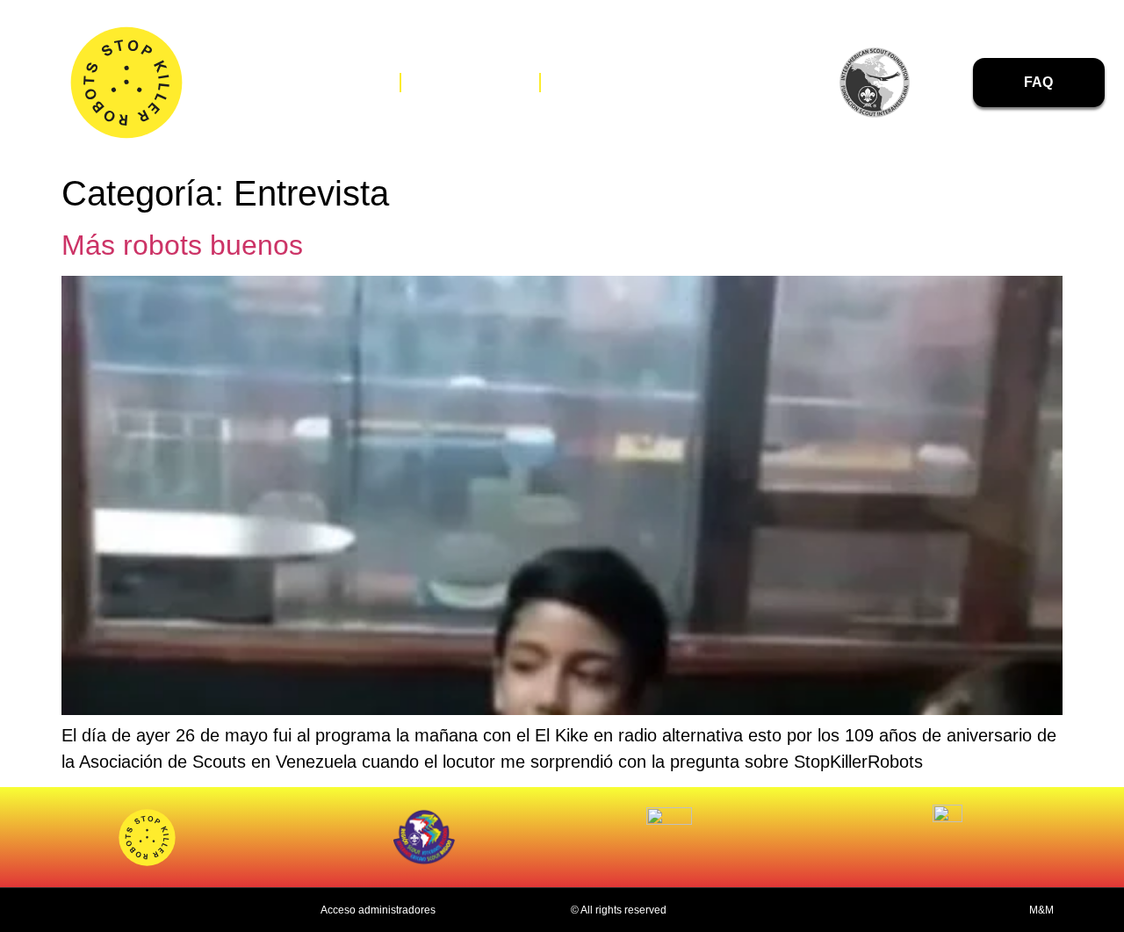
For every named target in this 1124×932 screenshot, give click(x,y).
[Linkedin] (820, 83)
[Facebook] (709, 83)
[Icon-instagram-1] (746, 83)
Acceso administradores (378, 910)
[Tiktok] (783, 83)
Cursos (599, 82)
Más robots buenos (182, 245)
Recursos (469, 82)
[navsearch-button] (954, 82)
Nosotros (332, 82)
